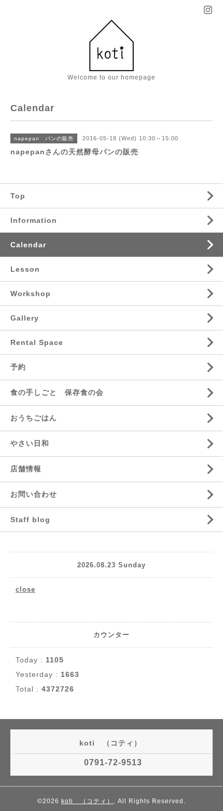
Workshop (30, 293)
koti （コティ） (87, 801)
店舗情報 (25, 468)
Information (33, 220)
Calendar (28, 245)
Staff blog (30, 519)
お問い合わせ (33, 494)
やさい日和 (29, 443)
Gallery (24, 318)
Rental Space (36, 342)
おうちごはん (33, 418)
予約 (18, 367)
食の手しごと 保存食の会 (57, 392)
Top (17, 196)
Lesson (25, 269)
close (25, 589)
